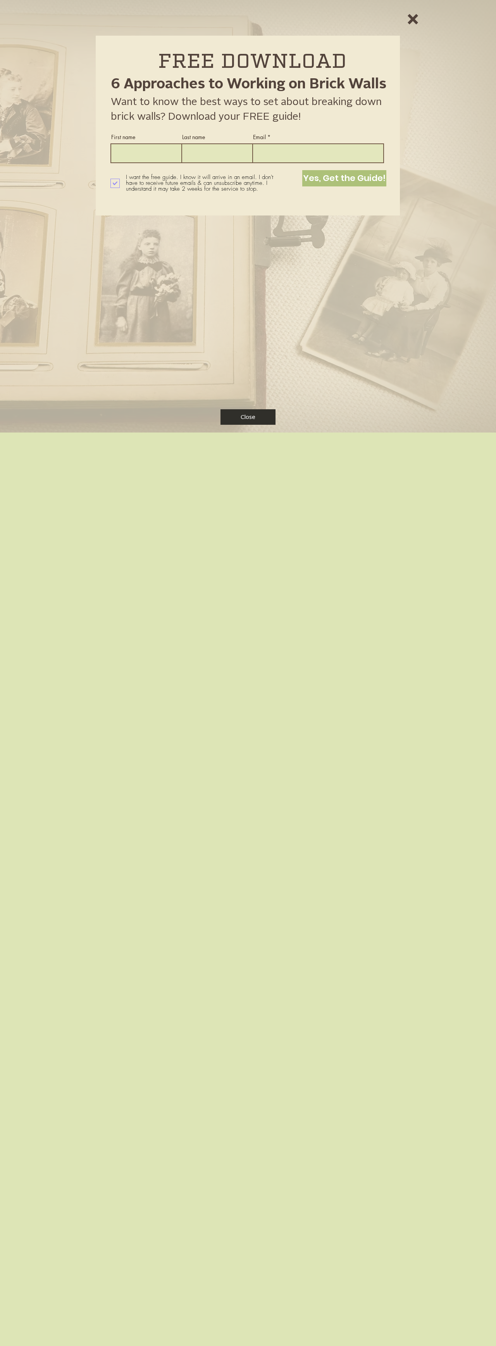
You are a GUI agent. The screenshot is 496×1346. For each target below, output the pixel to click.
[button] (413, 19)
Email (259, 137)
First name (123, 137)
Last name (193, 137)
